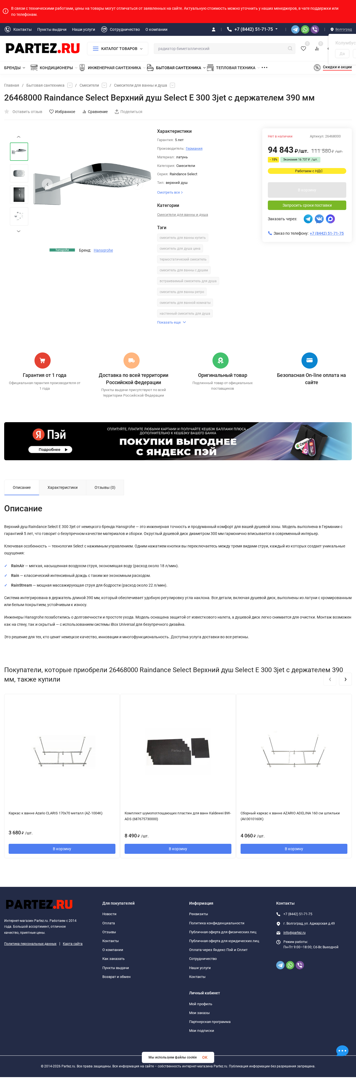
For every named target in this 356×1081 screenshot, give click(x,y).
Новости (109, 914)
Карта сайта (73, 944)
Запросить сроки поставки (307, 205)
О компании (112, 950)
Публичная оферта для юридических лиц (224, 941)
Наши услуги (200, 968)
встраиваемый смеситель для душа (188, 281)
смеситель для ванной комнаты (185, 303)
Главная (11, 85)
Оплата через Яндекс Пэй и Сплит (218, 950)
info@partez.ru (294, 933)
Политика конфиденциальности (216, 923)
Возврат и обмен (116, 977)
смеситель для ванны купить (183, 238)
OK (204, 1057)
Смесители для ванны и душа (140, 85)
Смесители (89, 85)
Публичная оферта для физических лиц (222, 932)
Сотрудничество (203, 959)
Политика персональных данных (30, 944)
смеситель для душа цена (180, 249)
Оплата (108, 923)
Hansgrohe (103, 250)
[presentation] (47, 184)
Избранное (65, 111)
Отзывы (109, 932)
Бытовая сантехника (45, 85)
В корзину (307, 190)
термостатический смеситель (183, 259)
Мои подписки (201, 1031)
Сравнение (98, 111)
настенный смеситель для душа (185, 314)
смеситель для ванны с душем (184, 270)
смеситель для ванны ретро (182, 292)
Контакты (110, 941)
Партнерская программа (210, 1022)
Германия (194, 148)
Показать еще (169, 322)
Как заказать (113, 959)
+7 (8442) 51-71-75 (253, 29)
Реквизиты (198, 914)
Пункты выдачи (115, 968)
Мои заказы (199, 1013)
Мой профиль (200, 1004)
